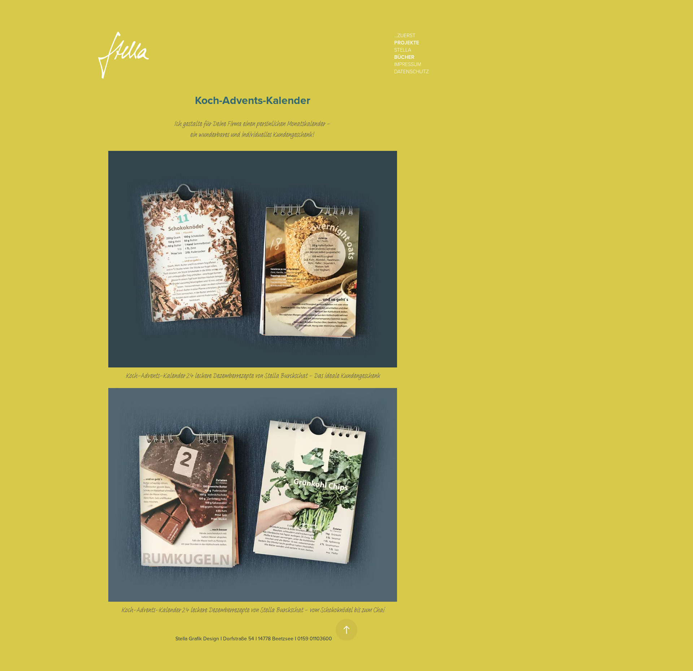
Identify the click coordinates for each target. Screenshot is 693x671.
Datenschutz (411, 71)
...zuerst (404, 35)
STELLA (402, 49)
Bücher (404, 57)
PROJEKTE (406, 42)
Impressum (407, 64)
